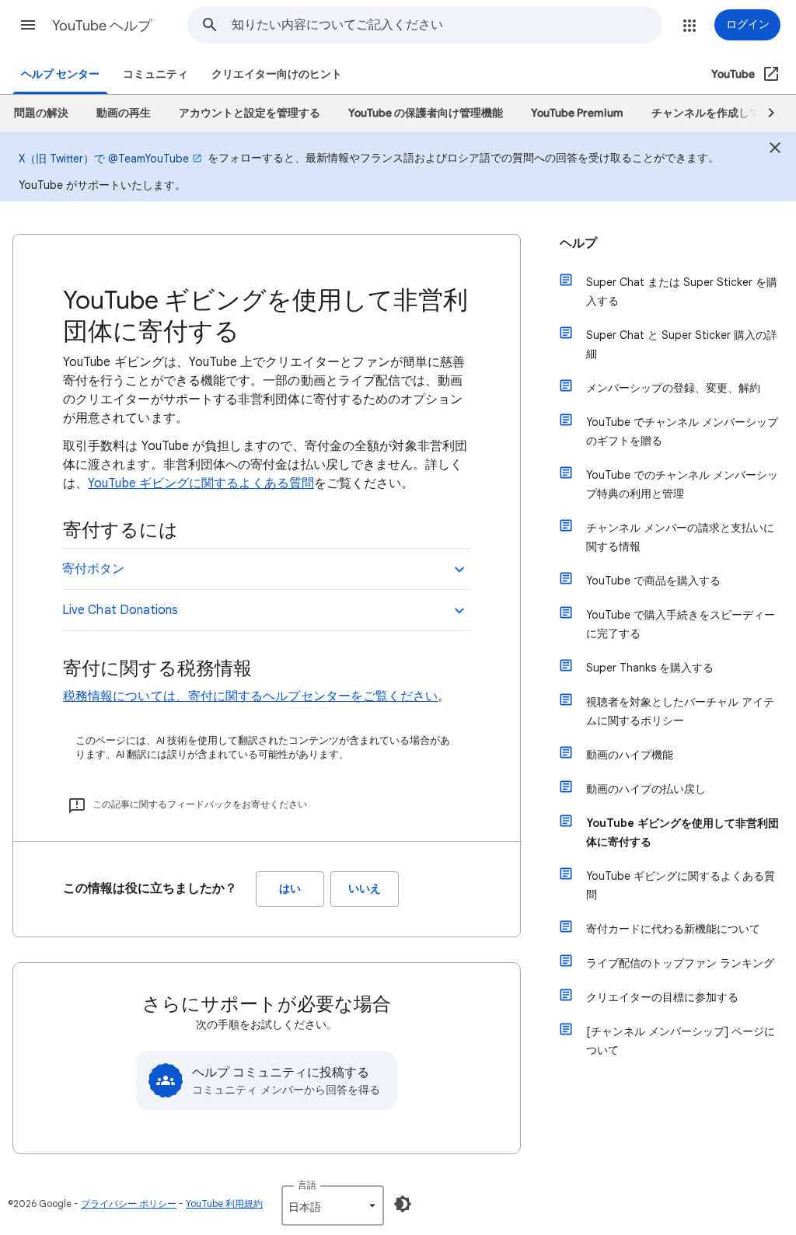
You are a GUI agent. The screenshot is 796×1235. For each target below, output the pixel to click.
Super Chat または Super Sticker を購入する (681, 291)
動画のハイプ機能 (629, 755)
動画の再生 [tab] (123, 113)
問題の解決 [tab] (41, 113)
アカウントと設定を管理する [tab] (249, 113)
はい (290, 888)
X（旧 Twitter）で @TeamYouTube (104, 159)
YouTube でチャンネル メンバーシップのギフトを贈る (682, 431)
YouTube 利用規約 (224, 1203)
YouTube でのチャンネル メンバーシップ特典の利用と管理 (682, 484)
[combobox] (447, 25)
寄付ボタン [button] (93, 569)
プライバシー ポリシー (128, 1203)
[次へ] (764, 113)
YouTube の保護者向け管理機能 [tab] (425, 113)
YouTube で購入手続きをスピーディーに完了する (680, 624)
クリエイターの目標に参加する (662, 997)
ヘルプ (578, 243)
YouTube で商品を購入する (653, 581)
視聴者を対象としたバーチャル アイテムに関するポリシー (680, 711)
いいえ (364, 888)
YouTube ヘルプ (102, 25)
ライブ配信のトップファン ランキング (680, 963)
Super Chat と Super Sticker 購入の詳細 (681, 344)
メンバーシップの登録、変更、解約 (673, 388)
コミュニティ (155, 74)
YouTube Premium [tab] (577, 113)
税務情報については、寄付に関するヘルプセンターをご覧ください (250, 696)
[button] (28, 25)
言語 (307, 1185)
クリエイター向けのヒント (276, 74)
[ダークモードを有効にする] (402, 1204)
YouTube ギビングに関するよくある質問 (201, 483)
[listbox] (332, 1205)
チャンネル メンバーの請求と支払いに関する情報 (680, 537)
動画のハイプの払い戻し (646, 789)
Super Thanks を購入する (650, 668)
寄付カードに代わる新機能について (673, 929)
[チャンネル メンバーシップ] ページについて (680, 1040)
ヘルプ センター (60, 74)
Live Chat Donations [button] (120, 610)
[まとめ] (775, 150)
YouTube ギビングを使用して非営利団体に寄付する (682, 832)
